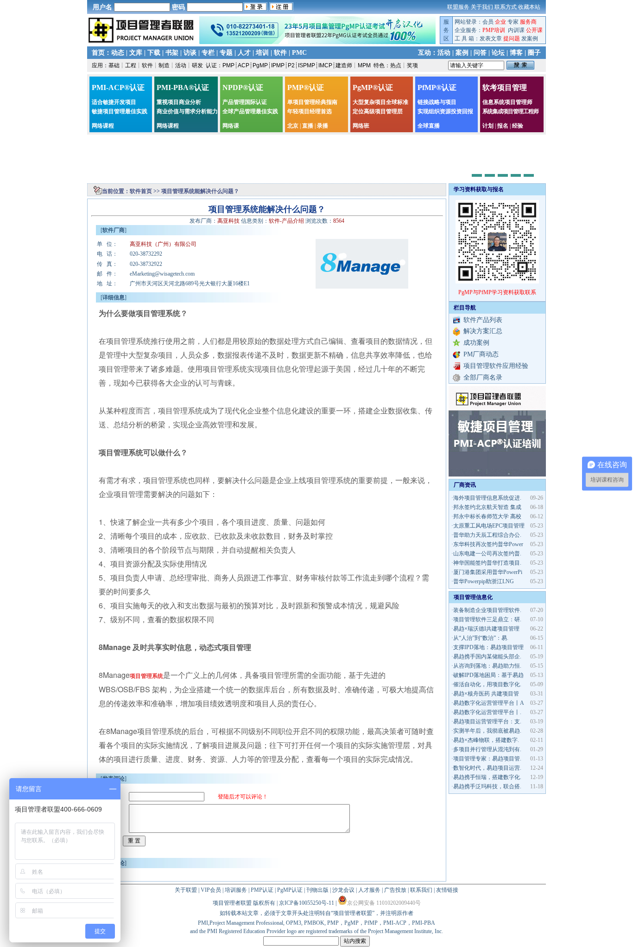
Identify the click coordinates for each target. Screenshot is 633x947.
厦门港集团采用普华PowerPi (487, 572)
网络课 (230, 125)
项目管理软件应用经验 (495, 365)
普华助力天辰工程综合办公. (487, 535)
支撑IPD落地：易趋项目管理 (488, 647)
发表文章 (491, 38)
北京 (292, 125)
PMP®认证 (305, 87)
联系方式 (505, 7)
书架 (171, 52)
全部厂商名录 (482, 377)
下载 (153, 52)
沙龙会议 (343, 890)
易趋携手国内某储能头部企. (487, 656)
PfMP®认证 (437, 87)
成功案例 (476, 342)
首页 (98, 52)
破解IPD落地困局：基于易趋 (488, 675)
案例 (462, 52)
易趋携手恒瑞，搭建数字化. (487, 777)
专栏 (208, 52)
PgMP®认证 (373, 87)
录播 (322, 125)
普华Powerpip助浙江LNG (483, 581)
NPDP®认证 (242, 87)
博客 (516, 52)
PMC (299, 52)
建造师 (343, 65)
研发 (197, 65)
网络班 (361, 125)
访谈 (190, 52)
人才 (244, 52)
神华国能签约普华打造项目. (487, 563)
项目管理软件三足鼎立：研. (487, 619)
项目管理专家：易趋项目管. (487, 758)
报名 (502, 125)
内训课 (516, 30)
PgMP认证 (290, 890)
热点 (395, 65)
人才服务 (369, 890)
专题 (226, 52)
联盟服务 (458, 7)
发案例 (529, 38)
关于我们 (482, 7)
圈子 (534, 52)
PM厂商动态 (481, 354)
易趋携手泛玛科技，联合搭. (487, 786)
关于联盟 (186, 890)
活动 (443, 52)
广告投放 (395, 890)
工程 (130, 65)
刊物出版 (317, 890)
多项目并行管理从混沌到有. (487, 749)
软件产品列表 (482, 319)
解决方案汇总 (482, 331)
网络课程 (103, 125)
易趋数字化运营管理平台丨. (487, 712)
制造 (164, 65)
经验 (517, 125)
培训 (262, 52)
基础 (114, 65)
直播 (307, 125)
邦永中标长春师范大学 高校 (487, 516)
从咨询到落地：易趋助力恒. (487, 666)
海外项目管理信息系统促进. (487, 498)
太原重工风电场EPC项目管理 (489, 525)
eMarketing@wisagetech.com (162, 274)
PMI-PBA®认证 (183, 87)
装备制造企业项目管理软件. (487, 610)
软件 (280, 52)
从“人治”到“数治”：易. (480, 638)
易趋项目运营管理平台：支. (487, 721)
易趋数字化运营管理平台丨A (488, 703)
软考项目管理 (504, 87)
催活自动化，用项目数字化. (487, 684)
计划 (488, 125)
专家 (513, 22)
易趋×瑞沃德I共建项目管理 (486, 628)
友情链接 (447, 890)
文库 (135, 52)
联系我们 (421, 890)
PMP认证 (262, 890)
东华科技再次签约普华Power (488, 544)
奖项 (412, 65)
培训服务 (236, 890)
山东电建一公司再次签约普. (487, 553)
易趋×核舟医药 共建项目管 (486, 693)
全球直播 (429, 125)
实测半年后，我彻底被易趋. (487, 731)
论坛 (498, 52)
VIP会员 (211, 890)
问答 (480, 52)
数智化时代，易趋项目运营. (487, 768)
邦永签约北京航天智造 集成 (487, 507)
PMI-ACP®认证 (118, 87)
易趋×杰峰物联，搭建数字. (486, 740)
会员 (488, 22)
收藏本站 (529, 7)
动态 (117, 52)
